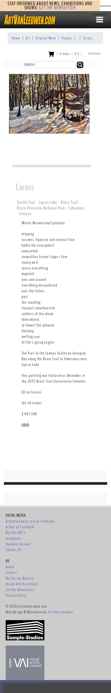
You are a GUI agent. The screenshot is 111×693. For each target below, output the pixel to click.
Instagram (13, 538)
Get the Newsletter (57, 7)
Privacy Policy (16, 595)
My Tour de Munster (20, 578)
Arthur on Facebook (20, 527)
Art (28, 38)
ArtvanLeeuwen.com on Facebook (30, 521)
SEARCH (29, 64)
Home (16, 38)
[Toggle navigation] (99, 20)
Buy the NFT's (16, 533)
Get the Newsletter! (20, 590)
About (10, 567)
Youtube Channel (18, 544)
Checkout (94, 53)
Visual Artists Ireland (22, 584)
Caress (88, 38)
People (66, 38)
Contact (11, 573)
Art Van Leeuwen (60, 612)
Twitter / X (13, 550)
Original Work (46, 38)
